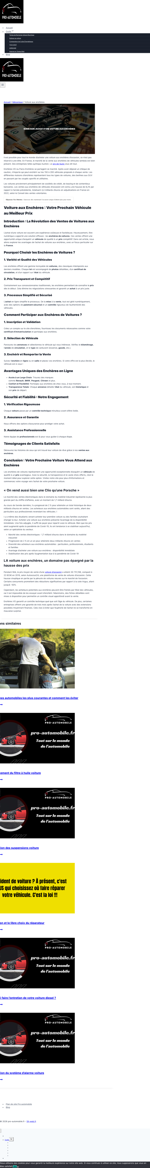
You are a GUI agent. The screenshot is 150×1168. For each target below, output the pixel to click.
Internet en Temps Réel (16, 51)
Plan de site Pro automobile (19, 1104)
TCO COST (13, 45)
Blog (8, 54)
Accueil (9, 28)
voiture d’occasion (53, 572)
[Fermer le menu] (0, 1131)
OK (15, 1166)
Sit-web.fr (31, 1121)
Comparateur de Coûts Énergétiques (21, 41)
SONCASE (12, 48)
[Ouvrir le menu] (2, 85)
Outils (7, 1140)
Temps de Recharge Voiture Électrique (21, 35)
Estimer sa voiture (15, 38)
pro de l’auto (59, 164)
